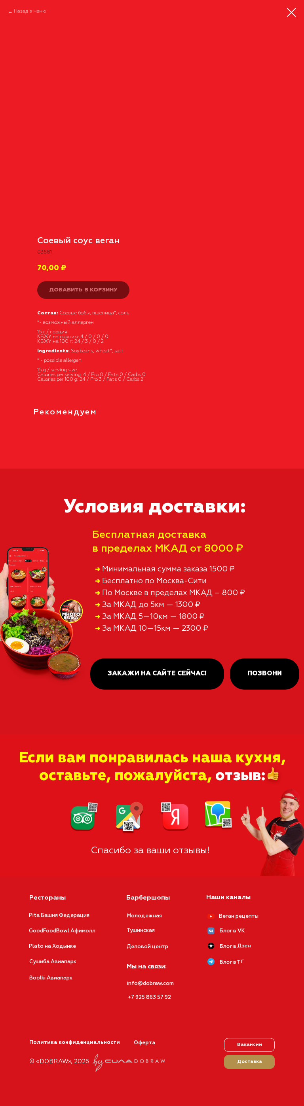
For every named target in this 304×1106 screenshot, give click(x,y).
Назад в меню (30, 11)
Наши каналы (228, 897)
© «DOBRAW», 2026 (59, 1061)
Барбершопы (148, 898)
